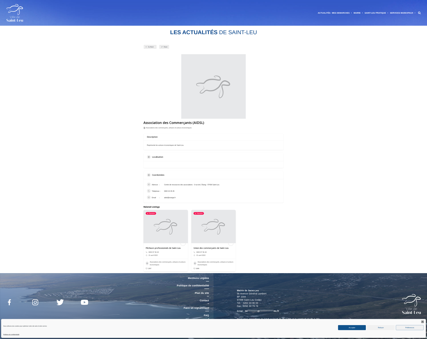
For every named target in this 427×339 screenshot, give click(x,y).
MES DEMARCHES (341, 13)
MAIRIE (357, 13)
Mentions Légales (198, 278)
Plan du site (202, 293)
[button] (422, 322)
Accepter (352, 328)
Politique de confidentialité (11, 334)
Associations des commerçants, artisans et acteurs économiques (169, 128)
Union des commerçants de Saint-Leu (211, 248)
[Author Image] (183, 243)
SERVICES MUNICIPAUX (401, 13)
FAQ (206, 315)
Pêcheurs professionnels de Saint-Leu (163, 248)
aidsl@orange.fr (170, 197)
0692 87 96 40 (154, 252)
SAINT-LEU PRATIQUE (375, 13)
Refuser (381, 328)
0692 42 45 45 (169, 191)
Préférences (409, 328)
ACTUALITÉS (324, 13)
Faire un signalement (196, 308)
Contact (204, 300)
